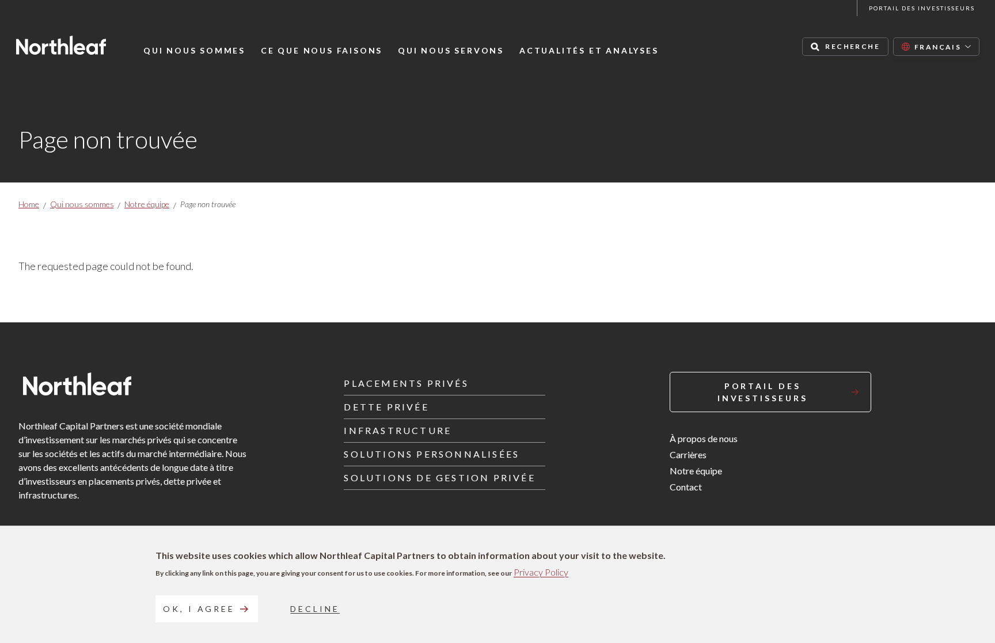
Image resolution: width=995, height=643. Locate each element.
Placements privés (406, 383)
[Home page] (61, 45)
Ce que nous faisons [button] (321, 50)
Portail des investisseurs (922, 8)
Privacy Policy (541, 571)
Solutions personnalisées (431, 453)
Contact (686, 486)
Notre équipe (146, 204)
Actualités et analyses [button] (589, 50)
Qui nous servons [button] (451, 50)
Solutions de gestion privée (439, 477)
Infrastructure (397, 430)
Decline (314, 609)
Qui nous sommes (82, 204)
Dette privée (386, 406)
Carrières (688, 454)
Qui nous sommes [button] (194, 50)
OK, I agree (199, 609)
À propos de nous (704, 438)
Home (28, 204)
